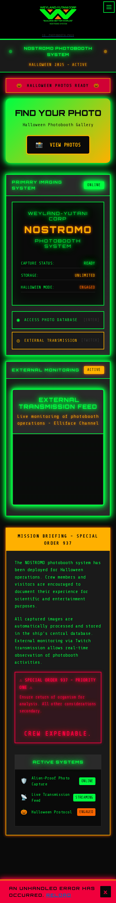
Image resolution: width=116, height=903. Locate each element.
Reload (58, 895)
